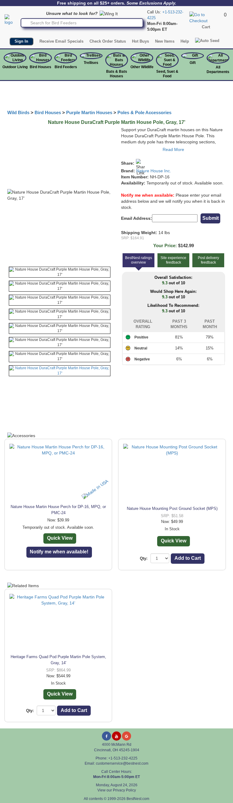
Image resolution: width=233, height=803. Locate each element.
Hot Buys (140, 41)
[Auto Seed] (207, 40)
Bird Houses (40, 67)
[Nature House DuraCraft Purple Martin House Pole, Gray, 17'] (59, 272)
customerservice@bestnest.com (122, 763)
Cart (206, 26)
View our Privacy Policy (116, 790)
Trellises (91, 63)
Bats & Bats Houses (116, 73)
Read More (173, 149)
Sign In (21, 41)
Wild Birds (18, 112)
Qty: (143, 558)
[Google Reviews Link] (126, 736)
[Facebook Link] (106, 736)
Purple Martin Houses (89, 112)
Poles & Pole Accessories (144, 112)
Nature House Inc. (153, 170)
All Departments (218, 69)
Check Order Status (107, 41)
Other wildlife (142, 67)
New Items (164, 41)
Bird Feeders (66, 67)
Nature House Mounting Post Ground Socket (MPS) (172, 508)
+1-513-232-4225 (122, 758)
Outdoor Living (15, 67)
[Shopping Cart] (205, 17)
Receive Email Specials (61, 41)
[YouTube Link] (116, 736)
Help (185, 41)
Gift (193, 63)
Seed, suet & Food (167, 73)
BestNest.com (138, 799)
